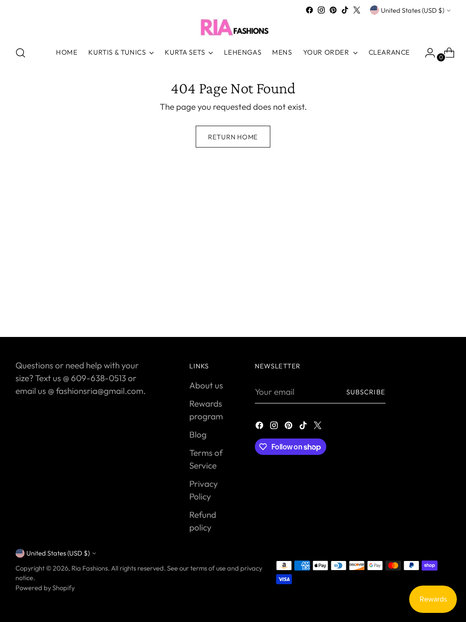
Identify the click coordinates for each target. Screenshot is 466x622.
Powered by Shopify (45, 587)
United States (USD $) (412, 10)
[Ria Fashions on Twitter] (357, 10)
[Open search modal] (20, 53)
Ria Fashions (89, 568)
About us (206, 385)
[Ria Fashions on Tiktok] (345, 10)
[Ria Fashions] (233, 26)
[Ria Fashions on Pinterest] (333, 10)
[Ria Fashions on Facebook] (309, 10)
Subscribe (365, 391)
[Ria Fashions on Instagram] (321, 10)
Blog (198, 434)
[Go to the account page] (426, 53)
